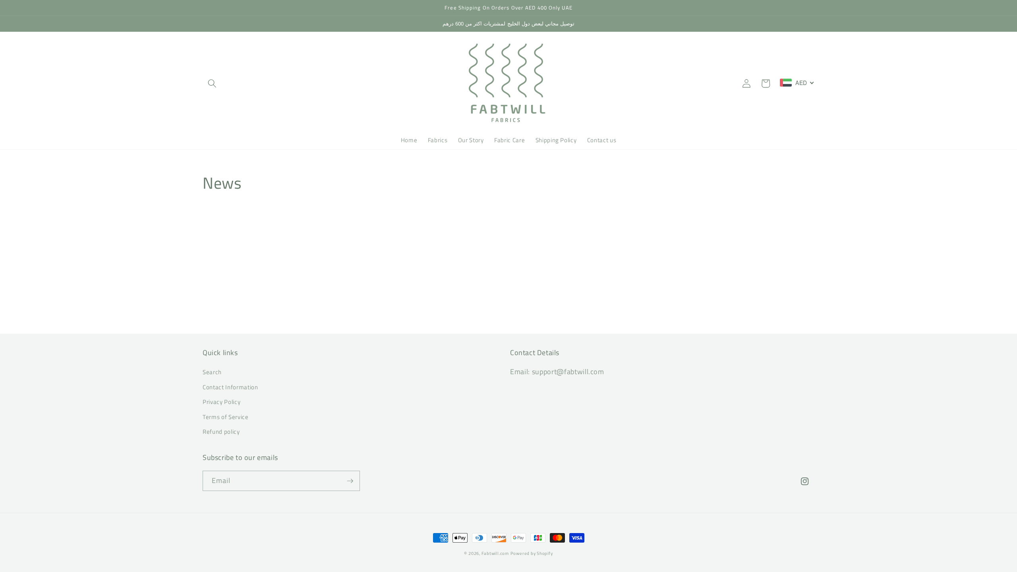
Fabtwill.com (495, 553)
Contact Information (230, 387)
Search (212, 372)
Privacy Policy (221, 401)
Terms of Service (226, 416)
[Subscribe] (350, 481)
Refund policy (221, 431)
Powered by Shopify (531, 553)
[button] (212, 83)
